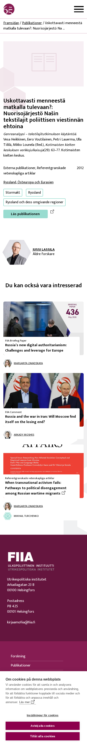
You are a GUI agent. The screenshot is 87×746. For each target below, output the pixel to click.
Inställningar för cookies (42, 715)
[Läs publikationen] (43, 64)
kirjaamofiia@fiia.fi (21, 622)
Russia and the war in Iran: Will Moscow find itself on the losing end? (40, 419)
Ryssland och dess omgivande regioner (34, 202)
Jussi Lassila (44, 250)
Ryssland (34, 193)
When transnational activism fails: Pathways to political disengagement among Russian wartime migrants (40, 488)
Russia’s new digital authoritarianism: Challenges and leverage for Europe (36, 348)
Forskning (18, 656)
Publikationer (32, 23)
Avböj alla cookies (43, 725)
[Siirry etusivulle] (24, 9)
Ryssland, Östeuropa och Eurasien (28, 182)
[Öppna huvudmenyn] (79, 9)
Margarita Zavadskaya (28, 363)
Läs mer (24, 702)
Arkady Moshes (24, 434)
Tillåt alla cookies (42, 736)
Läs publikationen (25, 214)
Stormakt (13, 193)
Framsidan (11, 23)
